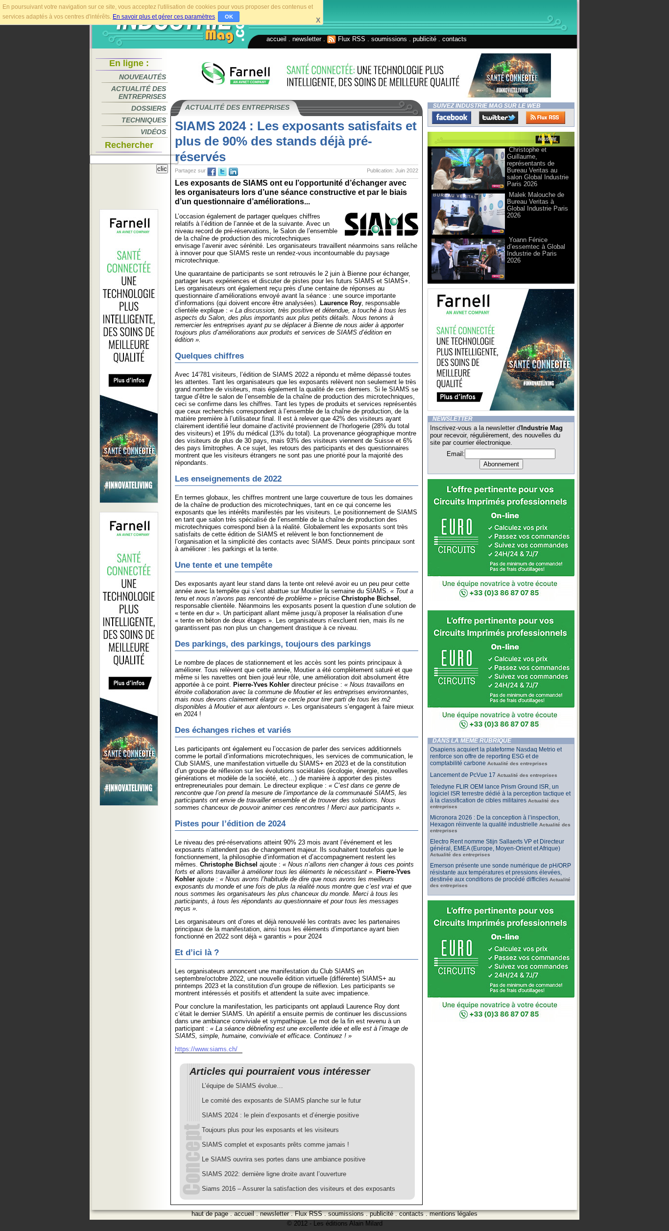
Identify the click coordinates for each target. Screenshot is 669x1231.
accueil (276, 39)
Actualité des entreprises (138, 92)
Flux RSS (350, 39)
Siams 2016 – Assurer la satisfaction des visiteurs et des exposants (298, 1188)
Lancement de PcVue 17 (463, 775)
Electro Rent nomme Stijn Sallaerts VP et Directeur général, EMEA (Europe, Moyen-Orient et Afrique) (497, 845)
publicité (424, 39)
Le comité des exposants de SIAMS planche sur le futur (281, 1100)
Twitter (498, 117)
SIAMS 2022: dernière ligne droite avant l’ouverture (274, 1174)
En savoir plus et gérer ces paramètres (164, 16)
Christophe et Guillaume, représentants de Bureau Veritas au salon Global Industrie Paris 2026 (538, 167)
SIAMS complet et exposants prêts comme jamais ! (275, 1144)
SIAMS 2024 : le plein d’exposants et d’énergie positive (280, 1115)
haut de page (209, 1213)
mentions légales (454, 1213)
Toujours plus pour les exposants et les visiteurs (270, 1130)
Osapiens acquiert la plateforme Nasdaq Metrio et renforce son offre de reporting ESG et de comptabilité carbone (496, 756)
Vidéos (153, 132)
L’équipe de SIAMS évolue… (242, 1085)
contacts (454, 39)
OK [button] (229, 17)
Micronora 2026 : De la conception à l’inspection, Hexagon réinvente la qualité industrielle (495, 821)
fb (211, 172)
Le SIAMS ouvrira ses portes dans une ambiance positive (283, 1159)
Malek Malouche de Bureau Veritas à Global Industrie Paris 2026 (537, 205)
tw (222, 172)
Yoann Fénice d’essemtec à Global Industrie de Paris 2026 (536, 250)
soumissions (389, 39)
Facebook (451, 117)
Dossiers (148, 108)
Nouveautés (142, 77)
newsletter (306, 39)
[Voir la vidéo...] (468, 189)
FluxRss (545, 117)
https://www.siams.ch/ (206, 1049)
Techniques (143, 120)
